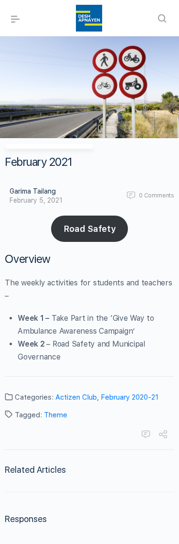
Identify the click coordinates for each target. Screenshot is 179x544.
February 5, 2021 (36, 200)
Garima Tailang (33, 191)
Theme (55, 415)
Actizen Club (76, 397)
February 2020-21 (129, 397)
